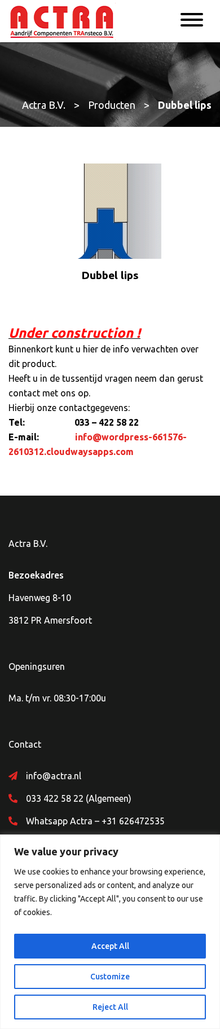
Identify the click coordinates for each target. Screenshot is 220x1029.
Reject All (110, 1007)
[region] (110, 931)
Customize (110, 976)
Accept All (110, 946)
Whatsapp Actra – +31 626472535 (95, 821)
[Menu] (192, 21)
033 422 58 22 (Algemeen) (78, 798)
